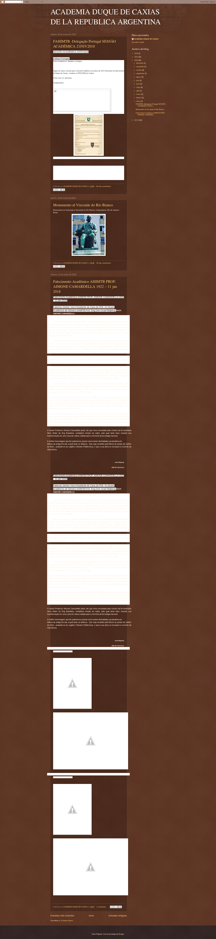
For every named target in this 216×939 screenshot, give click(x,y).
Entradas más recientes (62, 915)
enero (138, 101)
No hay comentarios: (103, 186)
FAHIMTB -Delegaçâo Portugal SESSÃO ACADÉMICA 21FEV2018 (84, 44)
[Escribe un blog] (56, 190)
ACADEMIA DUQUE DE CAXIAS (146, 39)
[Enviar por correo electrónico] (54, 190)
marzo (138, 94)
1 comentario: (101, 907)
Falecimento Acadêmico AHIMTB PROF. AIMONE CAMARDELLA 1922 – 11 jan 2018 (85, 286)
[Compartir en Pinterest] (63, 190)
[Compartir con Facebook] (61, 190)
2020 (136, 53)
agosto (139, 77)
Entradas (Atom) (67, 921)
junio (138, 84)
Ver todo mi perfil (138, 42)
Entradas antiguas (118, 915)
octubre (139, 70)
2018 (136, 60)
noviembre (140, 67)
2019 (136, 57)
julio (138, 80)
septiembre (140, 73)
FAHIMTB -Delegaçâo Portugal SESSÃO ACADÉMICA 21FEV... (150, 105)
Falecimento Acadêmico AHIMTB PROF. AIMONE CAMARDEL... (150, 114)
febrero (139, 98)
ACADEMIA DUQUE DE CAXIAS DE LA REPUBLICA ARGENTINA (105, 16)
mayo (138, 87)
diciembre (140, 63)
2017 (136, 120)
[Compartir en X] (59, 190)
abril (138, 91)
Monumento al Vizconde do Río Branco (83, 204)
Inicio (91, 915)
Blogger (121, 934)
